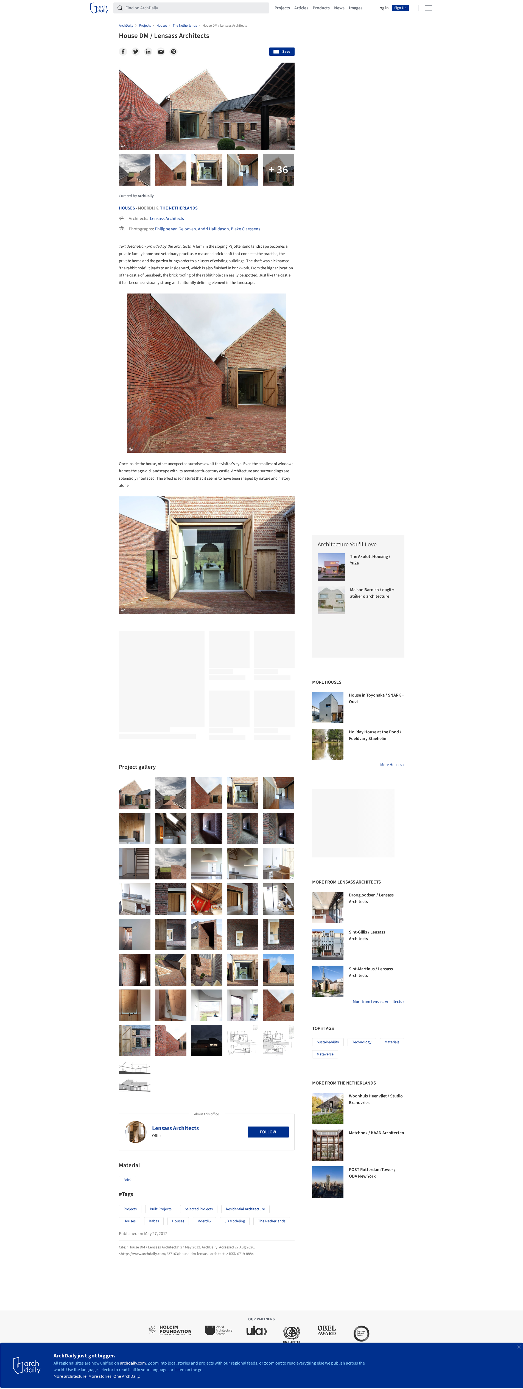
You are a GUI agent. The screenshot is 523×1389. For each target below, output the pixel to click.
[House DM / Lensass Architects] (134, 793)
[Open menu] (428, 8)
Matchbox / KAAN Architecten (376, 1133)
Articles (301, 8)
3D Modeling (235, 1221)
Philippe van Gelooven (175, 229)
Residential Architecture (245, 1209)
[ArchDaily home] (99, 7)
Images (355, 8)
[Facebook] (123, 51)
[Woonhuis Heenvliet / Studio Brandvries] (327, 1108)
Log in (383, 8)
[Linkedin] (148, 51)
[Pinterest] (173, 51)
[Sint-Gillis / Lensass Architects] (327, 944)
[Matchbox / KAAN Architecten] (327, 1145)
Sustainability (328, 1042)
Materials (392, 1042)
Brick (128, 1180)
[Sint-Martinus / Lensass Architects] (327, 981)
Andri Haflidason (213, 229)
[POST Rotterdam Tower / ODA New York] (327, 1182)
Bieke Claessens (245, 229)
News (339, 8)
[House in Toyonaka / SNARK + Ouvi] (327, 707)
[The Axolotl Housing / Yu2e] (331, 567)
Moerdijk (204, 1221)
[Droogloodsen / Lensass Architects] (327, 907)
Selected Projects (199, 1209)
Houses (127, 208)
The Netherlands (179, 208)
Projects (282, 8)
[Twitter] (136, 51)
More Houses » (392, 765)
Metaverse (325, 1054)
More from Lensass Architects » (378, 1002)
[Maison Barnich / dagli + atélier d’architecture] (331, 600)
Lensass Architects (167, 219)
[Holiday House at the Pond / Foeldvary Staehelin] (327, 744)
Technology (361, 1042)
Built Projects (161, 1209)
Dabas (154, 1221)
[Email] (161, 51)
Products (321, 8)
